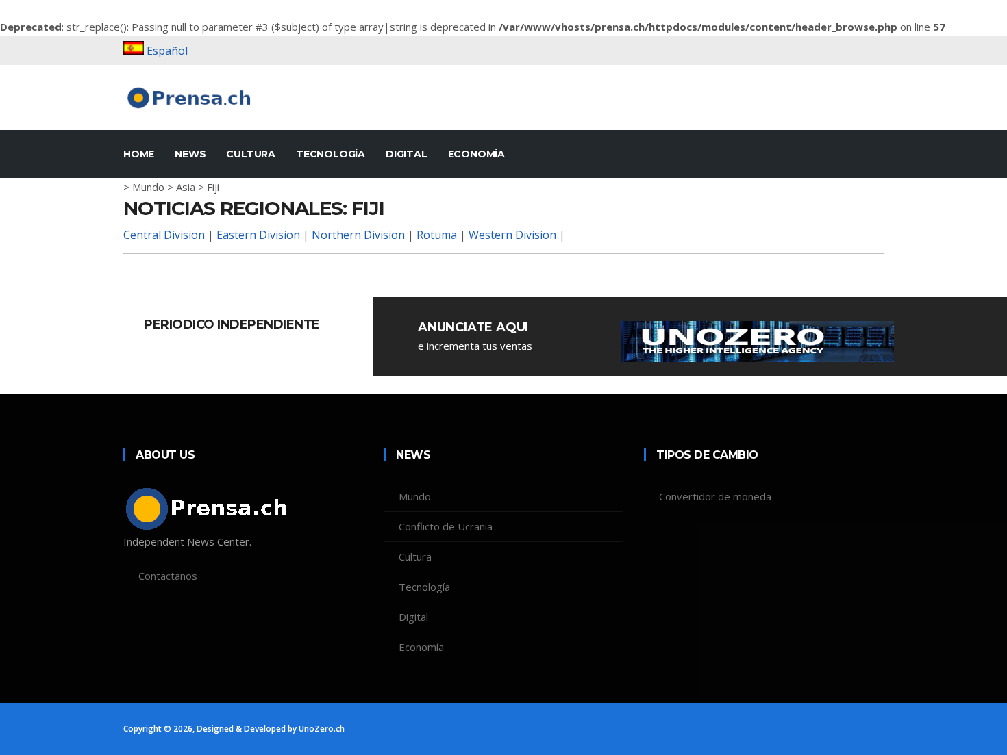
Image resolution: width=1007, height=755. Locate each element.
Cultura (250, 154)
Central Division (164, 234)
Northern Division (358, 234)
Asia (185, 187)
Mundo (148, 187)
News (190, 154)
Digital (406, 154)
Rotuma (437, 234)
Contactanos (167, 576)
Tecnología (330, 154)
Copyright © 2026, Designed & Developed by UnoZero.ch (234, 728)
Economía (476, 154)
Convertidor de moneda (715, 496)
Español (167, 50)
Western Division (512, 234)
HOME (138, 154)
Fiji (213, 187)
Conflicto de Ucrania (446, 526)
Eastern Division (258, 234)
